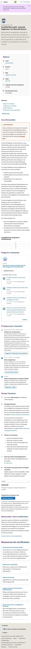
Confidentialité (5, 640)
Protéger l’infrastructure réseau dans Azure (17, 288)
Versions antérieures (6, 638)
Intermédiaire (9, 63)
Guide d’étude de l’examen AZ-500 (12, 547)
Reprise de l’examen (9, 577)
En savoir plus (8, 463)
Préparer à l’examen (8, 104)
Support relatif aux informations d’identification (12, 588)
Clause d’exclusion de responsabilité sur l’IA (12, 636)
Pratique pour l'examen (9, 106)
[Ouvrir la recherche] (21, 2)
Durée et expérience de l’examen (20, 414)
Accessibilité (18, 644)
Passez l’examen (7, 108)
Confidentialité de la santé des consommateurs (13, 642)
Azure (7, 69)
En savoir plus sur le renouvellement (11, 536)
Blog (14, 638)
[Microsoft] (15, 2)
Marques (3, 647)
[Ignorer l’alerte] (29, 6)
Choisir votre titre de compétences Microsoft (13, 605)
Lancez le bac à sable (11, 372)
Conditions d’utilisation (7, 644)
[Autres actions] (28, 13)
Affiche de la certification (10, 564)
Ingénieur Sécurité (10, 75)
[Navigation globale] (1, 2)
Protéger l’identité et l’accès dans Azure (16, 278)
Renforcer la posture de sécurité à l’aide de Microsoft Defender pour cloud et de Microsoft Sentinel (16, 310)
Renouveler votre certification (11, 110)
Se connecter (26, 2)
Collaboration (22, 638)
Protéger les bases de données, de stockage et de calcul (16, 299)
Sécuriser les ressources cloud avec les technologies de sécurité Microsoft (14, 266)
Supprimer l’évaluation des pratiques (16, 353)
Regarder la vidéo (10, 387)
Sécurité (7, 81)
